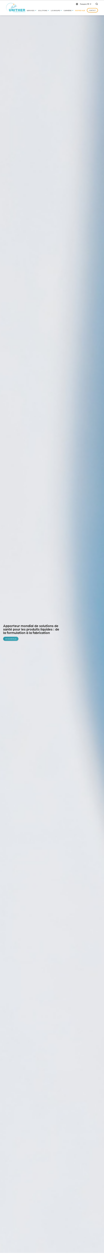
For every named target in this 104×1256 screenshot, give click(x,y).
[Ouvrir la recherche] (96, 4)
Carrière (68, 10)
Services (30, 10)
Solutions (42, 10)
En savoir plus (10, 639)
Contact (92, 10)
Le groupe (55, 10)
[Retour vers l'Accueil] (15, 7)
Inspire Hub (80, 10)
